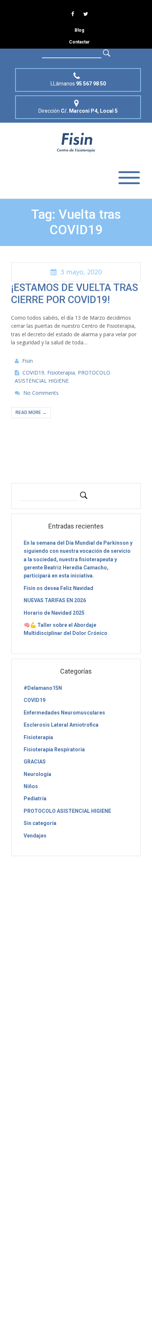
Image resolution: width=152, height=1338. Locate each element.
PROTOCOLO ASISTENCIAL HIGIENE (67, 811)
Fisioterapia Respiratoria (54, 749)
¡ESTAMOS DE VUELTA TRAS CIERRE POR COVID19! (74, 293)
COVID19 (33, 372)
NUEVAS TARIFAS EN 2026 (55, 600)
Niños (31, 786)
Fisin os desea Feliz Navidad (58, 588)
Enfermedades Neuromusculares (64, 713)
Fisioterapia (61, 372)
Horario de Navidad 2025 (54, 613)
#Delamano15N (43, 688)
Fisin (27, 360)
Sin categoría (40, 823)
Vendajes (35, 836)
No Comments (41, 392)
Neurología (37, 774)
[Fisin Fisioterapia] (76, 141)
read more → (30, 412)
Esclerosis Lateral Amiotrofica (61, 725)
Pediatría (35, 798)
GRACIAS (35, 762)
